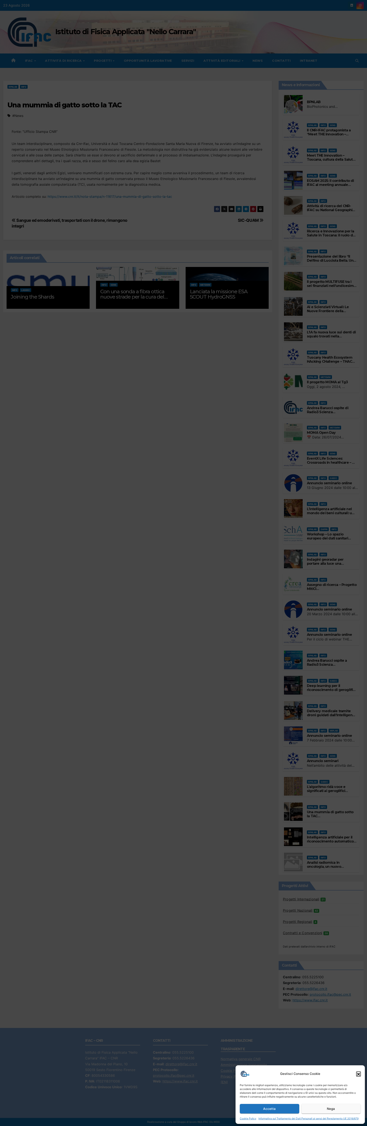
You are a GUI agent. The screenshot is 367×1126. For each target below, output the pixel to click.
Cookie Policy (248, 1118)
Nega (331, 1109)
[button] (358, 1074)
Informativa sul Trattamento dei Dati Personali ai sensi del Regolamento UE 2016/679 (308, 1118)
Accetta (269, 1109)
